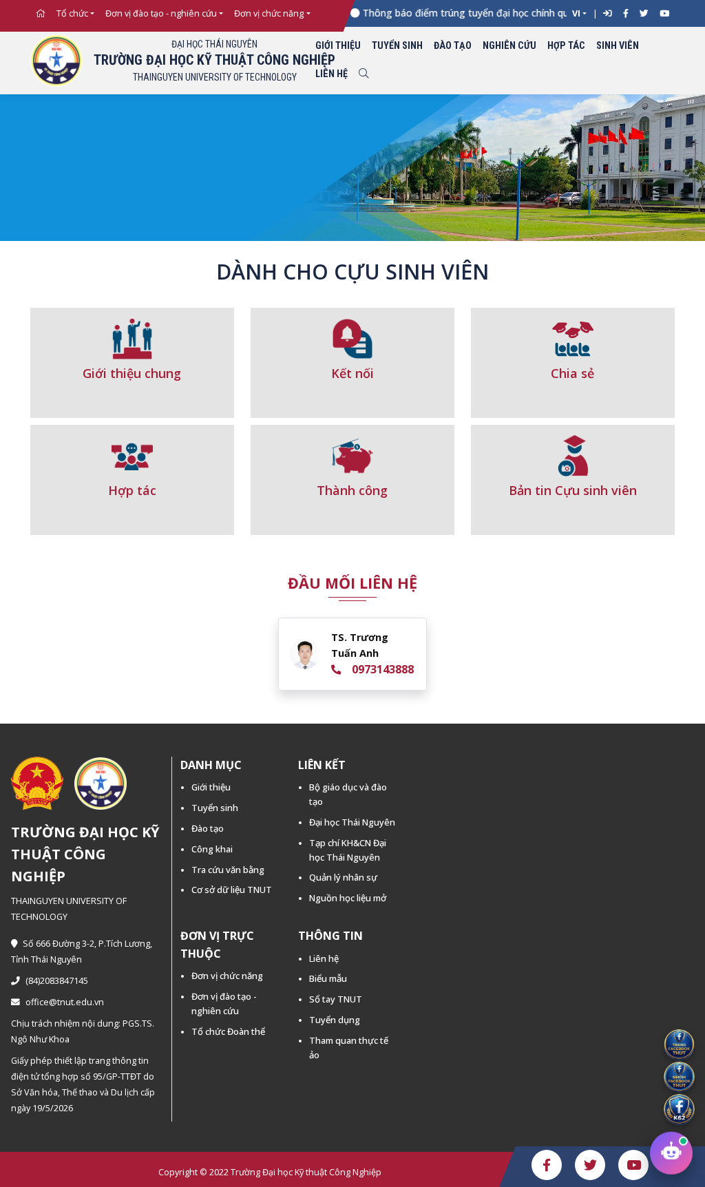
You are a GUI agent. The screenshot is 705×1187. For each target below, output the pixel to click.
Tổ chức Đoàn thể (228, 1031)
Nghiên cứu (509, 46)
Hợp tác (566, 46)
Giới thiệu (338, 46)
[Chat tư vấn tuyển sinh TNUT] (671, 1153)
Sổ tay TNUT (335, 999)
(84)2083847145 (56, 981)
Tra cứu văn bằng (227, 869)
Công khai (212, 849)
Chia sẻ (572, 373)
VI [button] (576, 13)
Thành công (352, 490)
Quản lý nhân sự (343, 877)
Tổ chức (72, 13)
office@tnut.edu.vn (64, 1002)
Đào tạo (453, 46)
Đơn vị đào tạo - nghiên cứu (161, 13)
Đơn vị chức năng (269, 13)
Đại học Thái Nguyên (352, 822)
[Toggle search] (363, 75)
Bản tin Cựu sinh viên (573, 490)
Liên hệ (331, 74)
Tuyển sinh (397, 46)
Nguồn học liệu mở (347, 898)
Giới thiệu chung (132, 373)
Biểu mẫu (328, 978)
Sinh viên (617, 46)
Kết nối (352, 373)
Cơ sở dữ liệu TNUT (231, 889)
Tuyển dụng (334, 1019)
